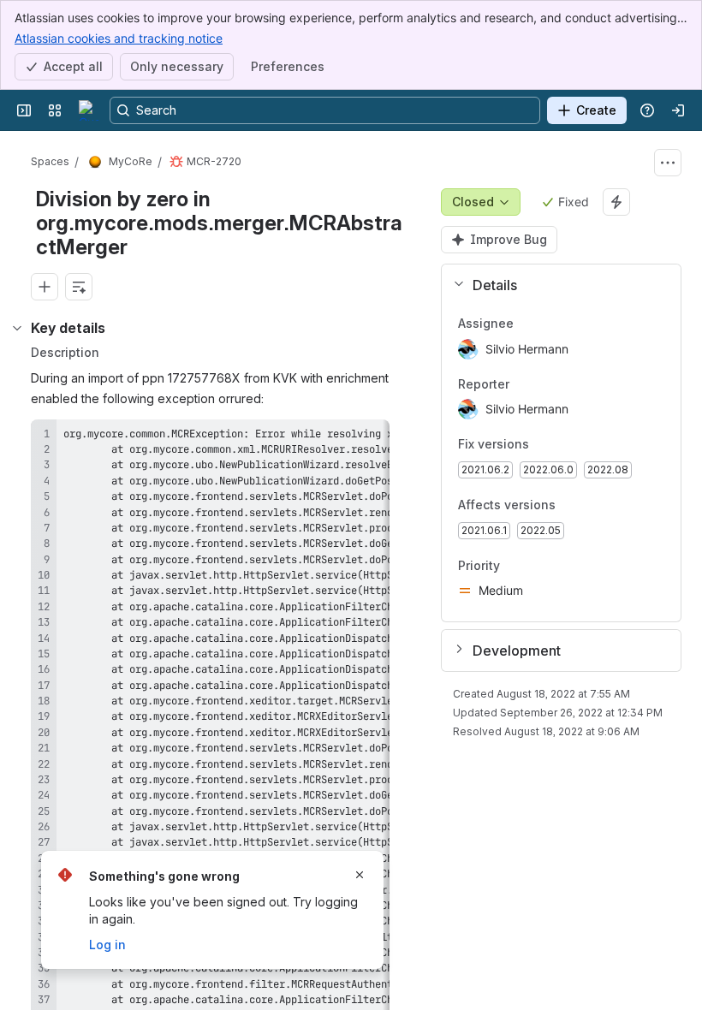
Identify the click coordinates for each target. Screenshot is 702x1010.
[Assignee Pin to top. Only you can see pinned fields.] (527, 323)
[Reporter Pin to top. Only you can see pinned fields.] (523, 384)
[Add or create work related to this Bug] (44, 286)
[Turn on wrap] (338, 438)
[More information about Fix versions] (546, 446)
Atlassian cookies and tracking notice (119, 38)
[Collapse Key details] (17, 328)
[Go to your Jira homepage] (89, 110)
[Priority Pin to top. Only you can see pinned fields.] (514, 566)
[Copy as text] (369, 438)
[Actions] (667, 162)
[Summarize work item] (78, 286)
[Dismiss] (359, 874)
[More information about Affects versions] (573, 506)
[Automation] (616, 202)
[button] (554, 285)
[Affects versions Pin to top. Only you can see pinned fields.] (593, 505)
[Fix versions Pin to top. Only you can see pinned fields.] (567, 445)
